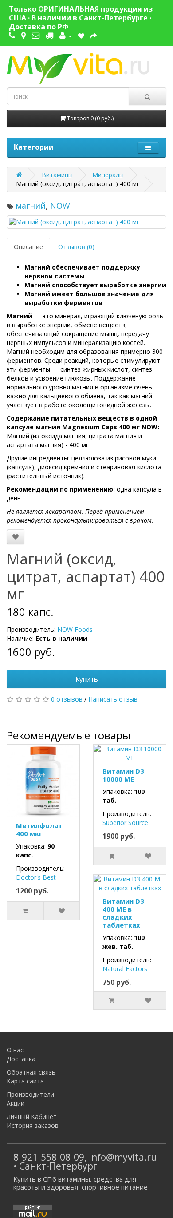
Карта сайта (25, 1081)
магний (31, 205)
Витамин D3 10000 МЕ (123, 774)
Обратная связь (31, 1072)
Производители (30, 1094)
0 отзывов (67, 699)
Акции (15, 1103)
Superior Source (125, 822)
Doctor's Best (36, 877)
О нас (15, 1050)
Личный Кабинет (32, 1116)
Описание (28, 246)
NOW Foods (75, 629)
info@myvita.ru (123, 1157)
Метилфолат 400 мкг (39, 829)
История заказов (33, 1125)
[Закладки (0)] (81, 35)
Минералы (108, 175)
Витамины (57, 175)
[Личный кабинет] (65, 35)
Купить (86, 678)
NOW (60, 205)
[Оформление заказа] (93, 35)
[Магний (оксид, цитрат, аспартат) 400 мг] (86, 222)
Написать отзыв (113, 699)
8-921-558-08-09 (48, 1157)
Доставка (21, 1059)
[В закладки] (15, 536)
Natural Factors (124, 968)
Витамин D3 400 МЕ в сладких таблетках (123, 913)
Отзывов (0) (76, 246)
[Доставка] (49, 35)
